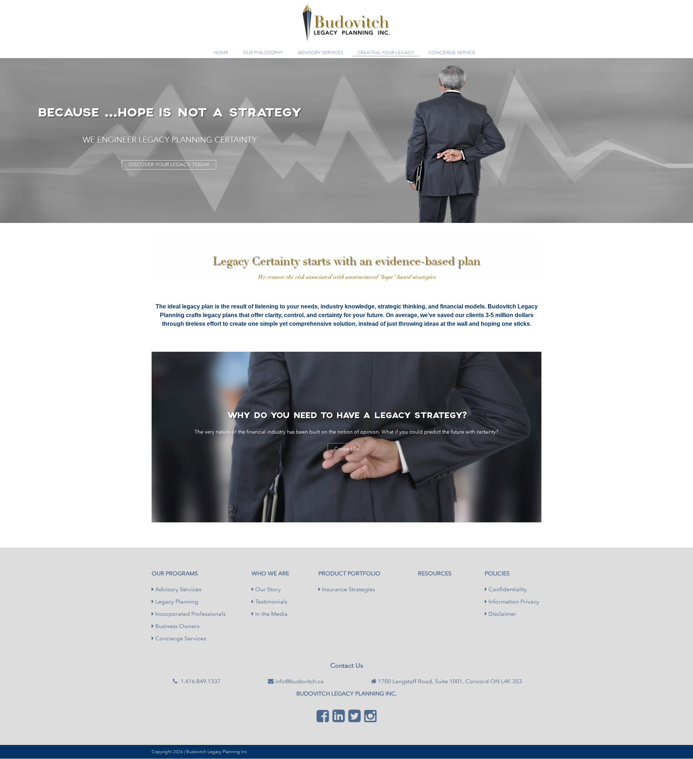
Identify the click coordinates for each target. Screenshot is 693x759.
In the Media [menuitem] (271, 613)
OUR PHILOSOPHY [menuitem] (263, 52)
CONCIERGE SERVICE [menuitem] (451, 52)
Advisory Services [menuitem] (177, 589)
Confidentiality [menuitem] (507, 589)
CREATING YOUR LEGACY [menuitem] (385, 52)
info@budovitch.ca (299, 681)
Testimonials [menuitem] (270, 601)
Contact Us (346, 449)
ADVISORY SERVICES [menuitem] (320, 52)
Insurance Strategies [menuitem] (348, 589)
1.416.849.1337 (350, 38)
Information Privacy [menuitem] (513, 601)
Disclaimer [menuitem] (501, 613)
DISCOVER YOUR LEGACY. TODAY (168, 165)
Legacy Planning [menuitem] (176, 601)
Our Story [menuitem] (267, 589)
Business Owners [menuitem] (177, 626)
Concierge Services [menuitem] (180, 638)
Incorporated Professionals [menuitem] (190, 613)
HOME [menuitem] (221, 52)
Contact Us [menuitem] (346, 666)
